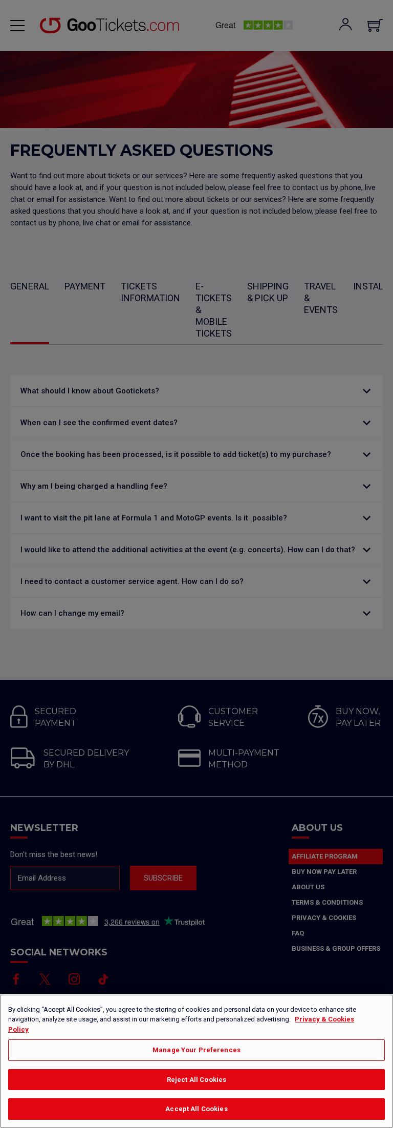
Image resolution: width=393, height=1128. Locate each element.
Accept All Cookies (196, 1109)
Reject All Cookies (196, 1079)
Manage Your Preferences (196, 1050)
